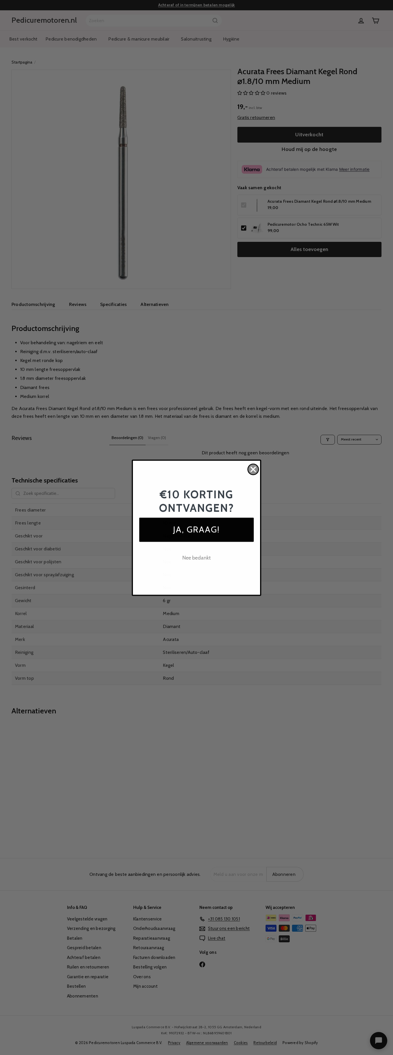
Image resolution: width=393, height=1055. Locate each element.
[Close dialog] (253, 469)
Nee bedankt (196, 558)
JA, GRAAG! (196, 529)
